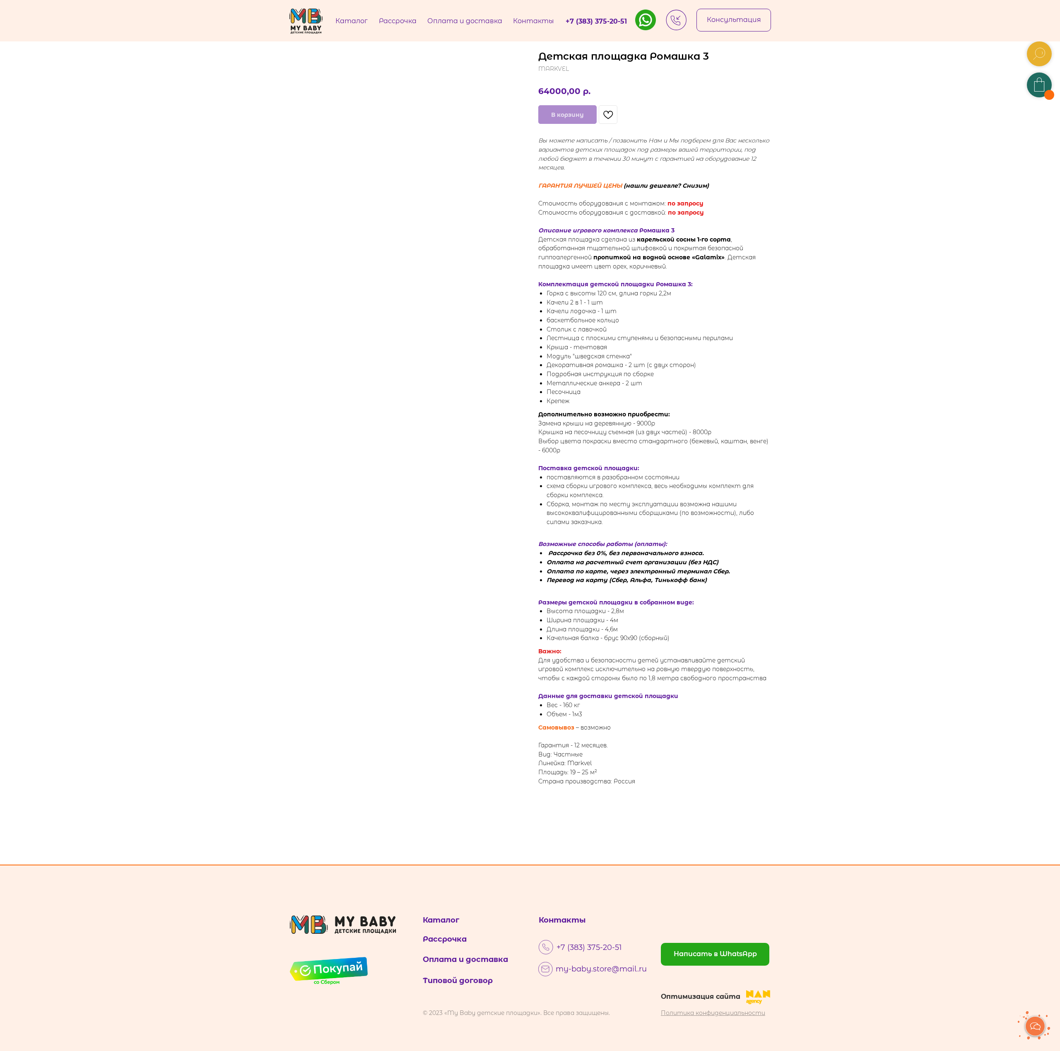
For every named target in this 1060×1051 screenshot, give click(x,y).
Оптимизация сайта (700, 996)
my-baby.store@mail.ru (601, 969)
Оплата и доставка (465, 959)
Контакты (562, 920)
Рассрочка (445, 939)
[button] (733, 20)
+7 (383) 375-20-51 (589, 947)
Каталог (441, 920)
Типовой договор (458, 980)
